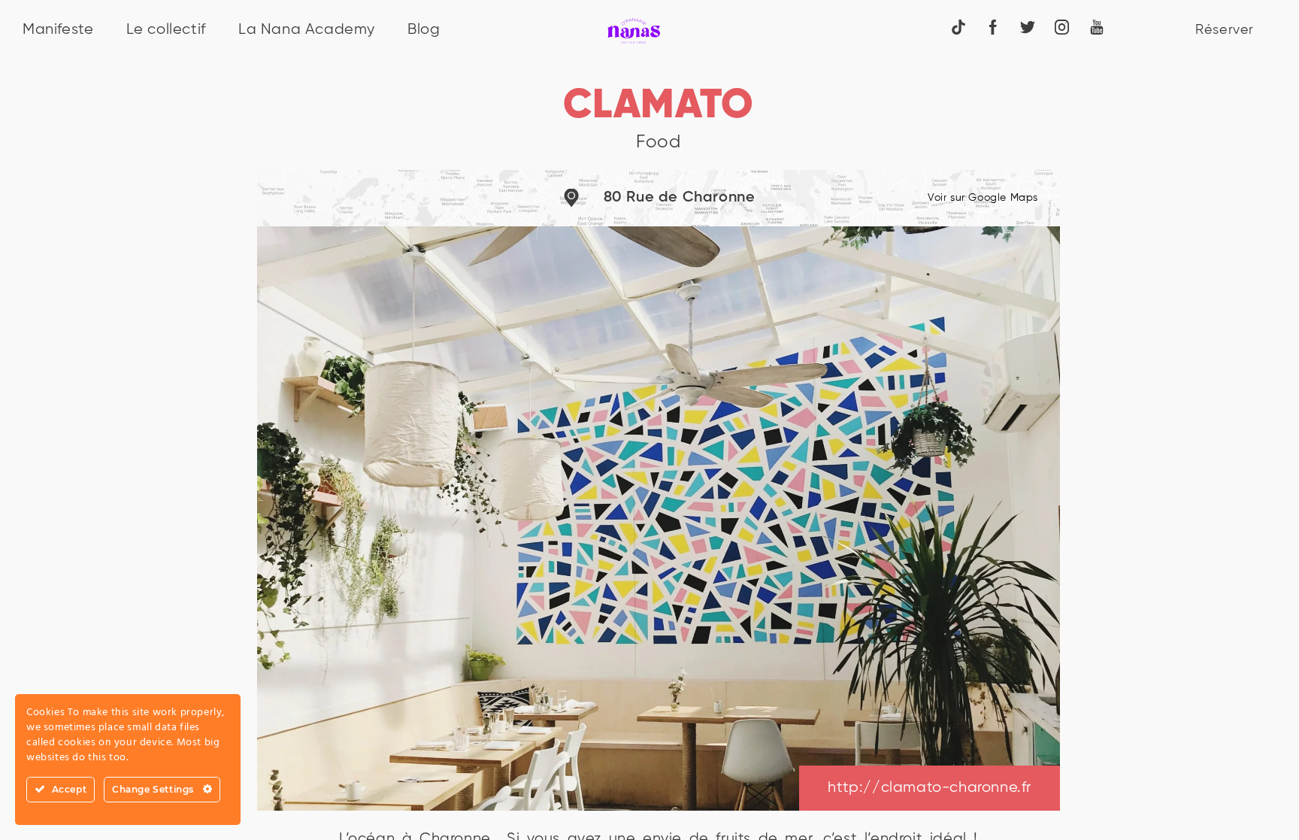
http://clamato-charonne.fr (929, 788)
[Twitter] (1027, 27)
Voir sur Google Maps (983, 198)
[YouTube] (1096, 27)
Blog (423, 30)
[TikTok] (958, 27)
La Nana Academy (306, 30)
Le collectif (166, 30)
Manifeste (58, 30)
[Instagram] (1062, 27)
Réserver (1224, 30)
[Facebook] (993, 27)
